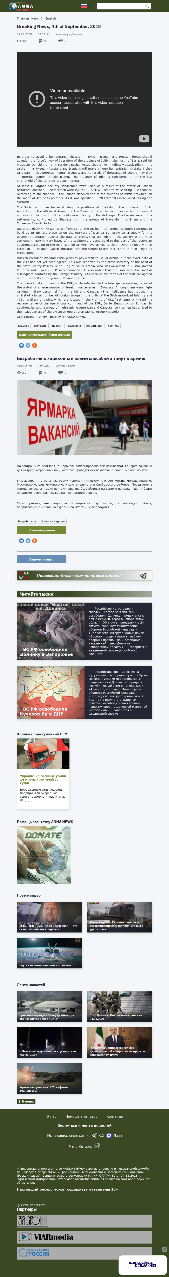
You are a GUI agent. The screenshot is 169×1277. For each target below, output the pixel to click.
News (35, 18)
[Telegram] (28, 345)
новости (57, 325)
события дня (94, 325)
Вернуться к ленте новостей (85, 1125)
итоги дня (40, 325)
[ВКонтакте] (21, 345)
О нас (51, 1116)
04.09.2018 (33, 34)
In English (48, 18)
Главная (23, 18)
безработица (27, 521)
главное (23, 325)
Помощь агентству (81, 1116)
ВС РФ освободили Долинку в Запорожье (46, 652)
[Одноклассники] (34, 345)
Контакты (115, 1116)
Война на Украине (53, 521)
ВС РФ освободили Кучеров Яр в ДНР (43, 711)
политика (74, 325)
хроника (113, 325)
